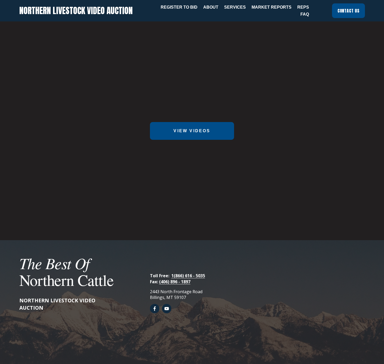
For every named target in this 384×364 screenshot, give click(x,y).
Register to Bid (179, 7)
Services (235, 7)
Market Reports (272, 7)
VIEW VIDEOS (191, 131)
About (210, 7)
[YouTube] (166, 308)
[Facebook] (154, 308)
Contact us (348, 11)
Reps (303, 7)
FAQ (304, 14)
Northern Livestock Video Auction (76, 10)
